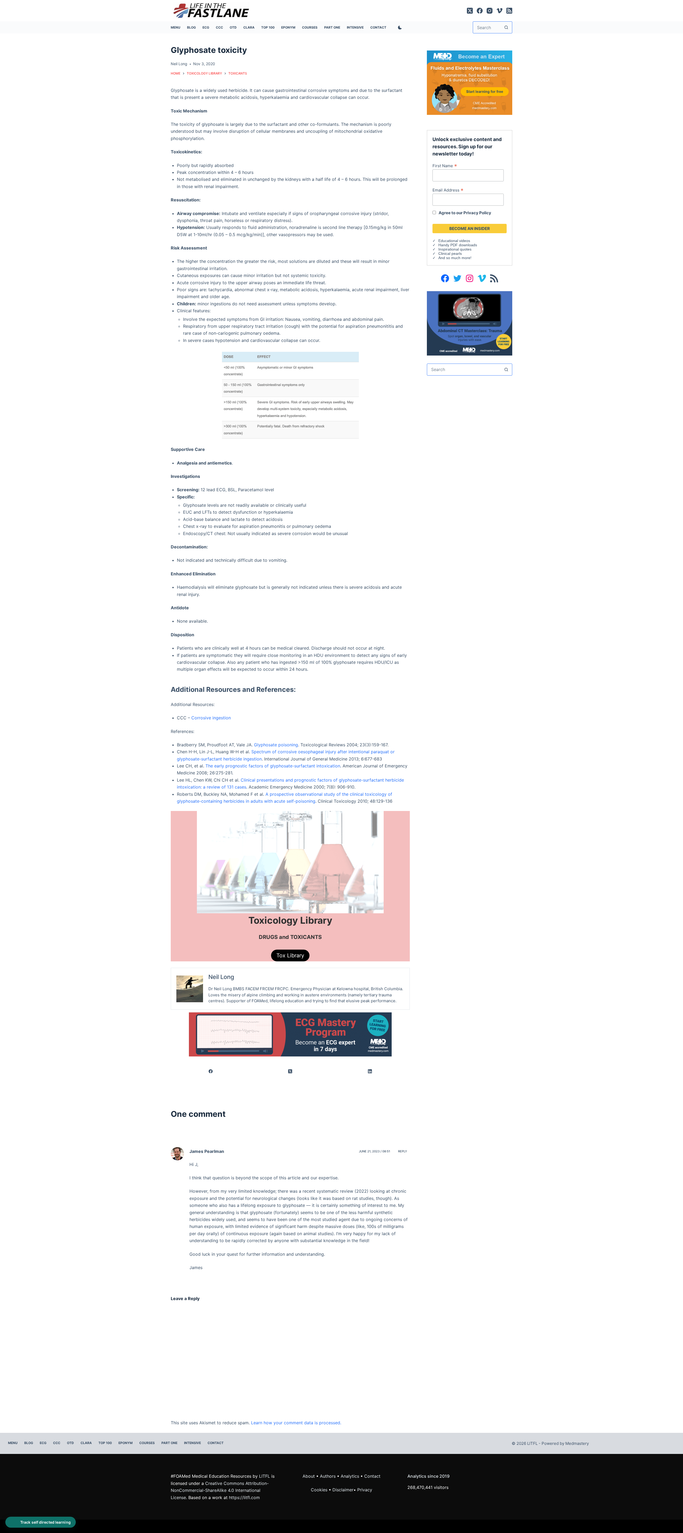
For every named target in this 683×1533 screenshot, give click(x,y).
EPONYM (288, 27)
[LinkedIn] (370, 1071)
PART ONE (332, 27)
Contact (378, 27)
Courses (309, 27)
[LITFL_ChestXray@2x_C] (469, 323)
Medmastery (577, 1443)
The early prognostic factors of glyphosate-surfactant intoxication (272, 766)
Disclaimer (343, 1489)
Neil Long (221, 976)
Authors (328, 1476)
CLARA (249, 27)
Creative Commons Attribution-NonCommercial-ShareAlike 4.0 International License (220, 1490)
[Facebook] (480, 11)
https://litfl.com (244, 1497)
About (309, 1476)
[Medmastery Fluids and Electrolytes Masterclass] (469, 82)
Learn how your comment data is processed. (296, 1422)
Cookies (320, 1489)
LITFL (264, 1476)
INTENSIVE (355, 27)
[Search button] (506, 27)
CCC (219, 27)
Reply (402, 1151)
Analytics (350, 1476)
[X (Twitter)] (470, 11)
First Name (444, 166)
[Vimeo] (499, 11)
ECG (205, 27)
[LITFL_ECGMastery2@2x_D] (290, 1033)
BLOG (191, 27)
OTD (233, 27)
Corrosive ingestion (211, 717)
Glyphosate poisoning (276, 744)
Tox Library (290, 955)
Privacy (364, 1489)
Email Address (447, 190)
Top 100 (268, 27)
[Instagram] (490, 11)
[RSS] (509, 11)
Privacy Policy (477, 212)
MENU (175, 27)
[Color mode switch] (399, 27)
